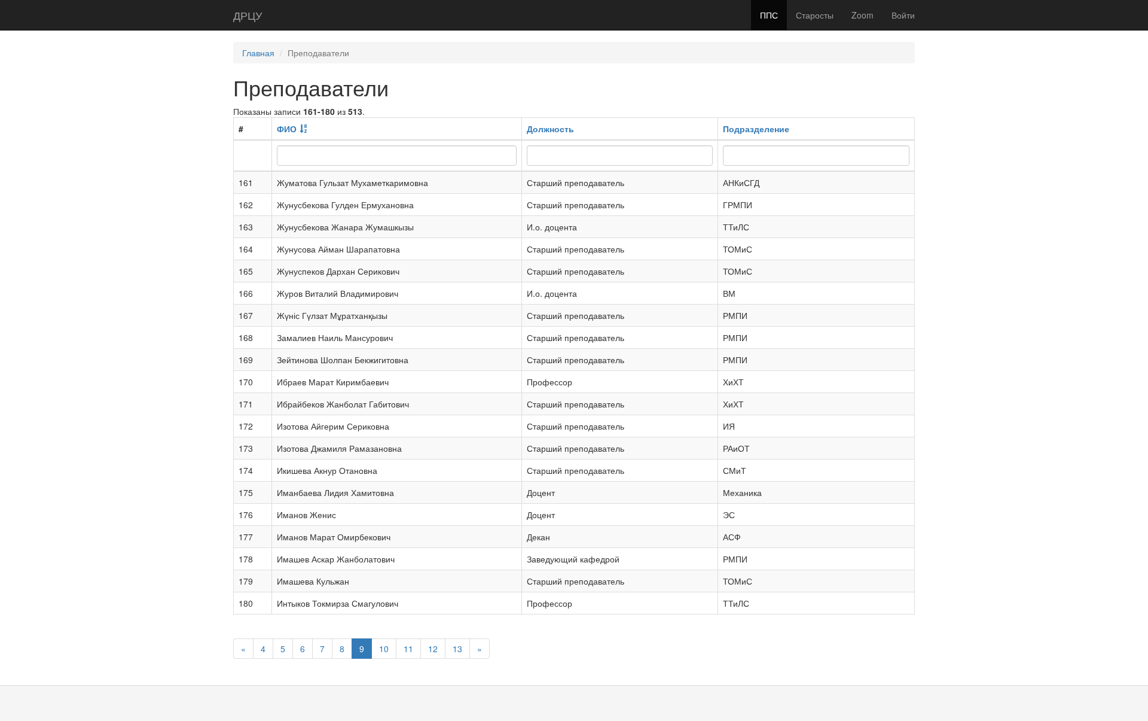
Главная (258, 53)
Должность (550, 129)
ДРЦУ (247, 15)
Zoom (862, 15)
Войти (903, 15)
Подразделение (756, 129)
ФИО (287, 129)
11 (408, 649)
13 (457, 649)
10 (384, 649)
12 (433, 649)
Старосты (814, 15)
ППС (769, 15)
